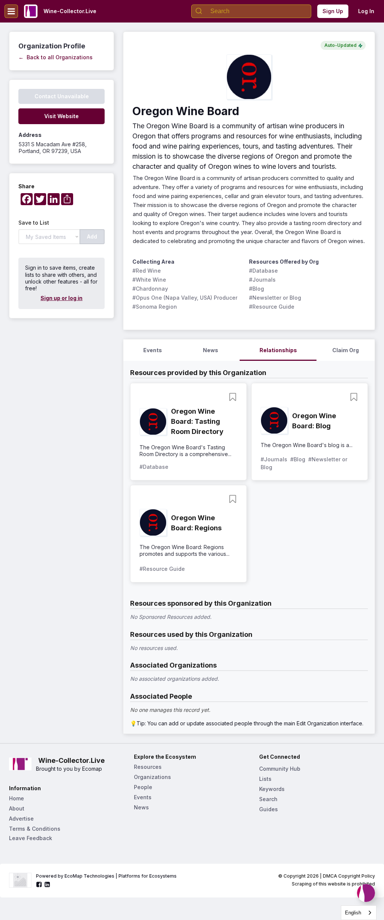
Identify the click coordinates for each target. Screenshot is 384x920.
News (141, 807)
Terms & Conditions (34, 828)
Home (16, 798)
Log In (366, 11)
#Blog (256, 288)
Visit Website (61, 116)
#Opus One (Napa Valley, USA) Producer (184, 297)
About (16, 808)
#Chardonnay (150, 288)
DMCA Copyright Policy (349, 876)
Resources (148, 767)
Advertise (21, 818)
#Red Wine (146, 270)
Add (92, 236)
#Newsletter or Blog (275, 297)
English (353, 912)
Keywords (272, 789)
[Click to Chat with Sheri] (366, 893)
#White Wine (149, 279)
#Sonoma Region (154, 306)
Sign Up (332, 11)
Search (268, 799)
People (143, 787)
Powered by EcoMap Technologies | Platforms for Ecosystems (106, 876)
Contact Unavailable (61, 96)
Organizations (152, 777)
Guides (268, 809)
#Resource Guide (271, 306)
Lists (265, 779)
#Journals (262, 279)
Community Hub (279, 768)
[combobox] (358, 912)
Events (143, 797)
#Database (263, 270)
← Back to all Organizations (55, 57)
